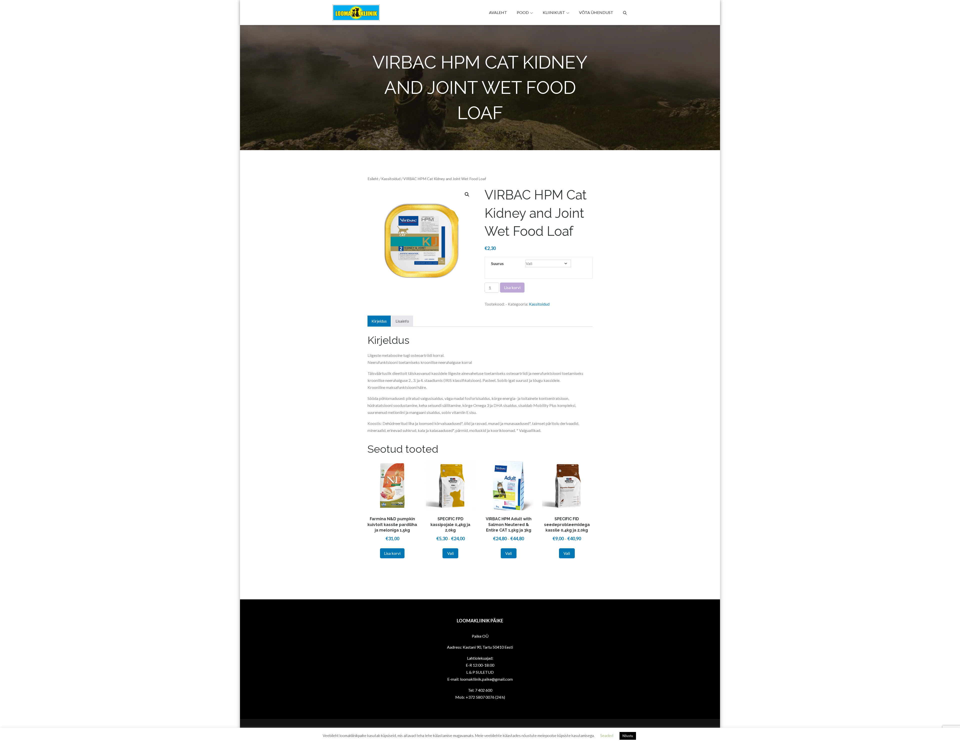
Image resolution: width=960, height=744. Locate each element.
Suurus (497, 263)
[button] (467, 194)
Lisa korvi (512, 287)
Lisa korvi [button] (392, 553)
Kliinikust (554, 12)
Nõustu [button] (627, 736)
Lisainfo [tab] (402, 321)
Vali (450, 553)
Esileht (373, 178)
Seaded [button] (606, 735)
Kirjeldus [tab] (379, 321)
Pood (523, 12)
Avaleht (498, 12)
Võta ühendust (596, 12)
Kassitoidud (390, 178)
